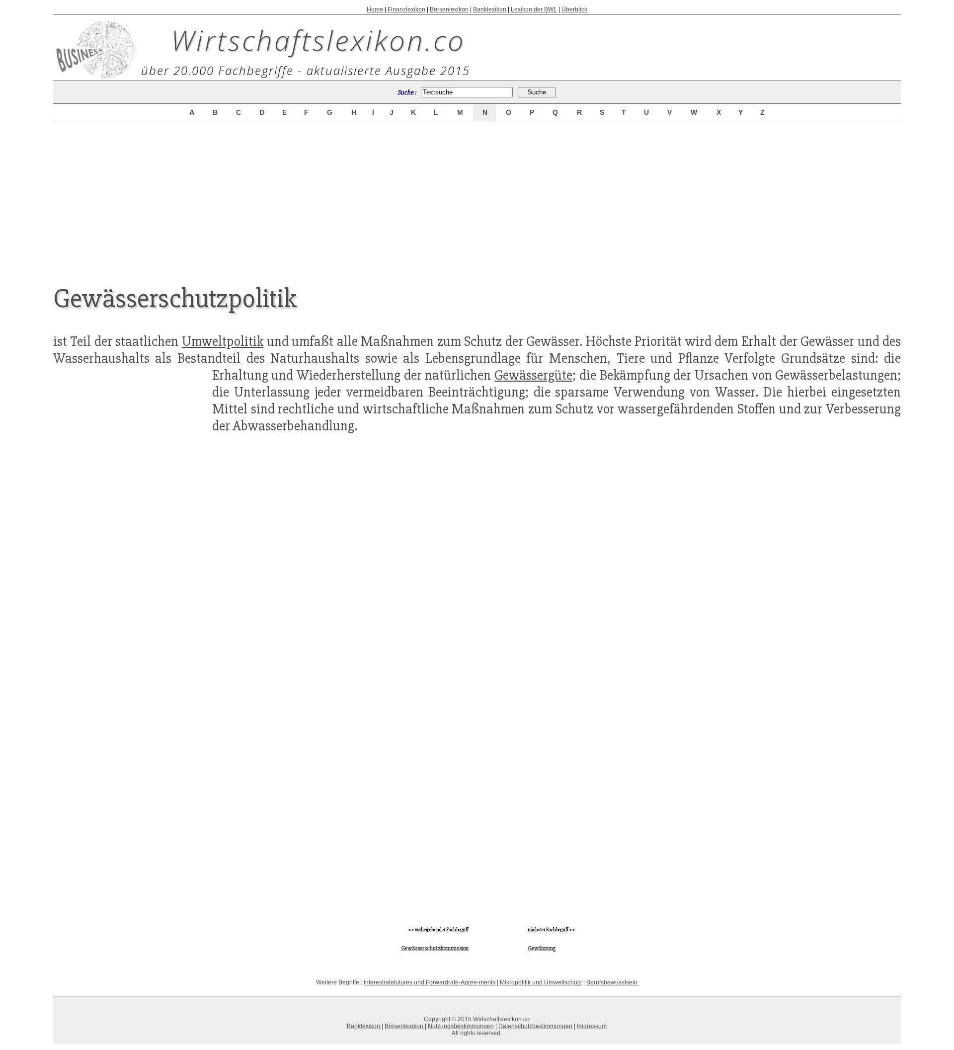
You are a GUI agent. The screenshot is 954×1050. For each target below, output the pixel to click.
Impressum (592, 1026)
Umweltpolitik (222, 341)
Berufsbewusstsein (611, 982)
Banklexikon (489, 9)
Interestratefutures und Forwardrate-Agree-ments (429, 982)
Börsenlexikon (449, 9)
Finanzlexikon (406, 9)
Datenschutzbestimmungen (535, 1026)
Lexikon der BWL (534, 9)
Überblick (574, 9)
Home (375, 9)
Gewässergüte (533, 375)
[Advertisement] (477, 194)
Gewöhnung (542, 948)
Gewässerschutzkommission (435, 948)
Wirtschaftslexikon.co (318, 40)
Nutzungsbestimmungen (461, 1026)
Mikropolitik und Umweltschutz (541, 982)
